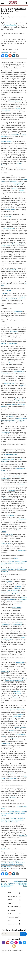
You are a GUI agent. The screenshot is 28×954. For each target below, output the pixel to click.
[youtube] (8, 942)
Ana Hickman (18, 586)
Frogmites (16, 727)
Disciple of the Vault (8, 228)
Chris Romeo (5, 52)
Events (10, 900)
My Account (12, 910)
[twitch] (3, 942)
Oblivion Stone (12, 797)
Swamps (22, 637)
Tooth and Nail (12, 181)
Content (10, 903)
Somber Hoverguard (21, 734)
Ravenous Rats (13, 331)
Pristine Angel (20, 401)
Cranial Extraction (16, 607)
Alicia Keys (10, 416)
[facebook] (20, 942)
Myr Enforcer (14, 738)
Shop (9, 893)
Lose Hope (8, 290)
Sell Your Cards (13, 906)
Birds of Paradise (11, 420)
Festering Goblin (15, 134)
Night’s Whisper (17, 716)
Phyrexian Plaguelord (10, 25)
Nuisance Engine (5, 110)
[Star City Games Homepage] (14, 2)
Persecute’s (11, 515)
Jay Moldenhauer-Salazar (10, 454)
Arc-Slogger (19, 418)
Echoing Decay (21, 709)
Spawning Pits (5, 478)
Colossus (21, 168)
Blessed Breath (11, 404)
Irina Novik (19, 603)
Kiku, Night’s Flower (9, 383)
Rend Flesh (8, 216)
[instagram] (16, 942)
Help (9, 913)
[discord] (12, 942)
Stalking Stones (7, 639)
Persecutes (12, 490)
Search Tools (12, 896)
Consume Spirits (5, 743)
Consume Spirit (18, 311)
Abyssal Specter (13, 343)
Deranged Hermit (5, 245)
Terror (10, 363)
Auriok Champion (19, 399)
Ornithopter (22, 420)
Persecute (22, 484)
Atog (5, 420)
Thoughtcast (12, 720)
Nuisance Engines (17, 477)
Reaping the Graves (19, 371)
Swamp (16, 558)
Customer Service (13, 917)
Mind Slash (9, 581)
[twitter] (24, 942)
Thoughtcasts (22, 519)
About (10, 920)
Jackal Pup (22, 299)
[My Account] (26, 3)
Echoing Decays (17, 624)
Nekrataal (17, 108)
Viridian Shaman (17, 185)
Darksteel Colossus (10, 209)
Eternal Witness (11, 599)
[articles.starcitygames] (14, 946)
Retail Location (13, 924)
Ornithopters (22, 727)
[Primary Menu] (2, 2)
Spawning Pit (21, 550)
